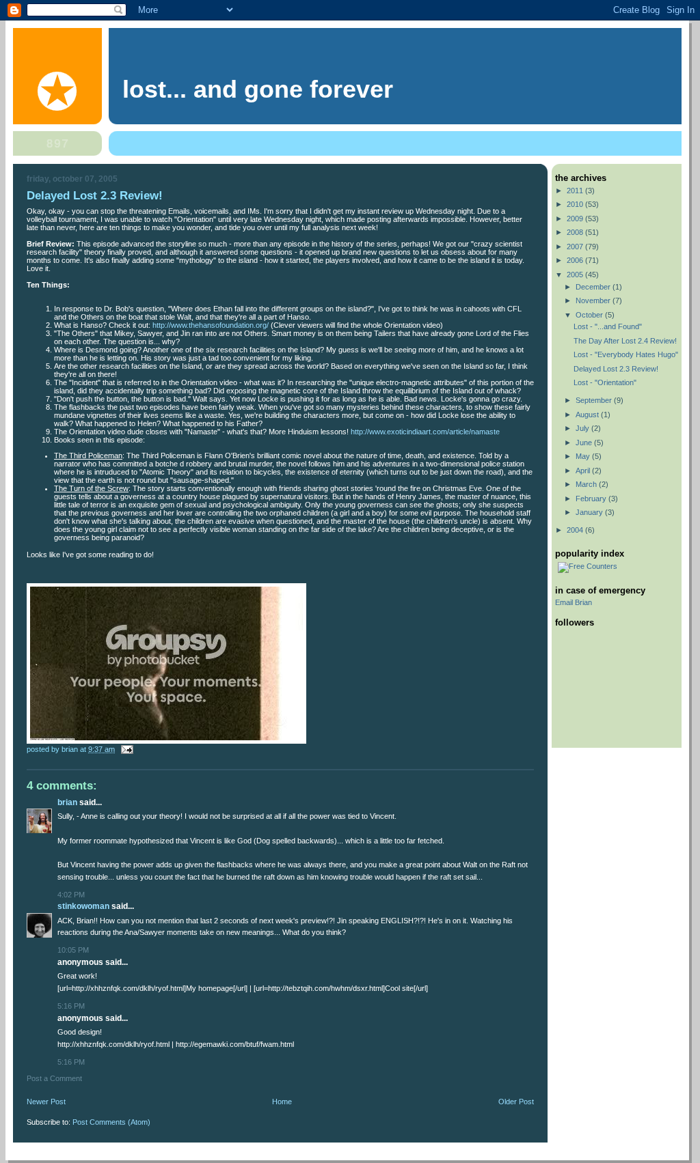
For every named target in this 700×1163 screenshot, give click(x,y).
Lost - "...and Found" (608, 326)
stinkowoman (83, 906)
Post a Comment (54, 1078)
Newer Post (46, 1101)
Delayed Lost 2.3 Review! (616, 369)
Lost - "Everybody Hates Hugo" (626, 354)
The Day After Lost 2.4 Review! (625, 341)
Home (282, 1101)
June (585, 442)
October (590, 315)
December (594, 287)
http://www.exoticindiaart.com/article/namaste (425, 432)
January (590, 512)
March (587, 484)
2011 (576, 190)
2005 (576, 274)
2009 (576, 218)
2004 (576, 530)
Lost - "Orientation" (605, 382)
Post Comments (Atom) (111, 1122)
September (595, 400)
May (584, 456)
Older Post (516, 1101)
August (588, 414)
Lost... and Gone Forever (257, 89)
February (592, 498)
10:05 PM (73, 950)
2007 (576, 246)
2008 (576, 232)
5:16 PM (71, 1006)
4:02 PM (71, 895)
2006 (576, 260)
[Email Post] (126, 749)
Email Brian (573, 602)
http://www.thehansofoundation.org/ (210, 325)
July (583, 428)
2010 (576, 204)
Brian (67, 802)
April (584, 470)
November (594, 300)
